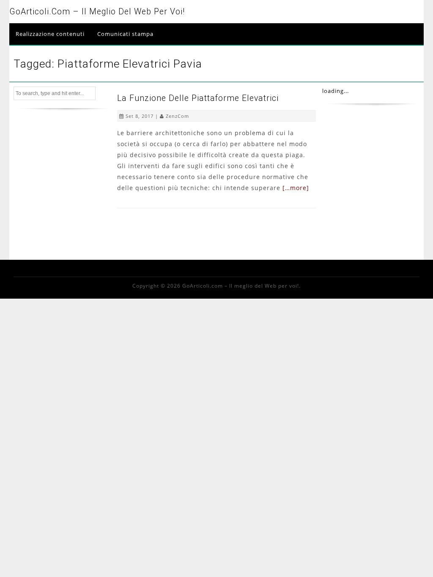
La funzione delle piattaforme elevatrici (198, 98)
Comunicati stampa (125, 34)
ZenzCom (177, 116)
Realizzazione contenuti (50, 34)
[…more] (295, 188)
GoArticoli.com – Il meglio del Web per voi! (97, 11)
